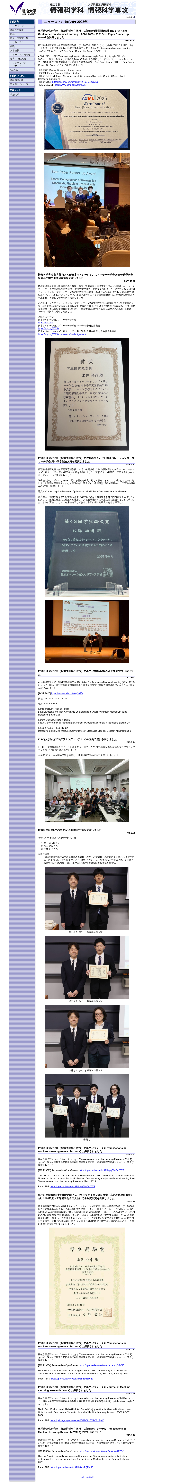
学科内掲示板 (17, 80)
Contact (89, 1477)
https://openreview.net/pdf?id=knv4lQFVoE (71, 1467)
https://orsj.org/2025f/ (48, 328)
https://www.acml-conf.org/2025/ (70, 85)
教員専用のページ (19, 84)
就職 (12, 46)
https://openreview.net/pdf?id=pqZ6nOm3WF (101, 1170)
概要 (12, 34)
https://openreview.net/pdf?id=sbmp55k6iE (71, 1379)
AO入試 (14, 70)
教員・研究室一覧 (19, 38)
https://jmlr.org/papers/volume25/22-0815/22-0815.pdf (77, 1420)
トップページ (17, 26)
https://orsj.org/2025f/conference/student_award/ (62, 334)
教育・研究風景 (18, 58)
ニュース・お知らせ (20, 54)
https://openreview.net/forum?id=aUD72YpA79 (75, 82)
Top (82, 1477)
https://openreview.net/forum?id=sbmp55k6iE (102, 1365)
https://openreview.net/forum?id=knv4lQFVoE (102, 1451)
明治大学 (14, 94)
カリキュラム (17, 42)
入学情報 (14, 50)
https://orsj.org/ (45, 322)
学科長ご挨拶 (17, 30)
